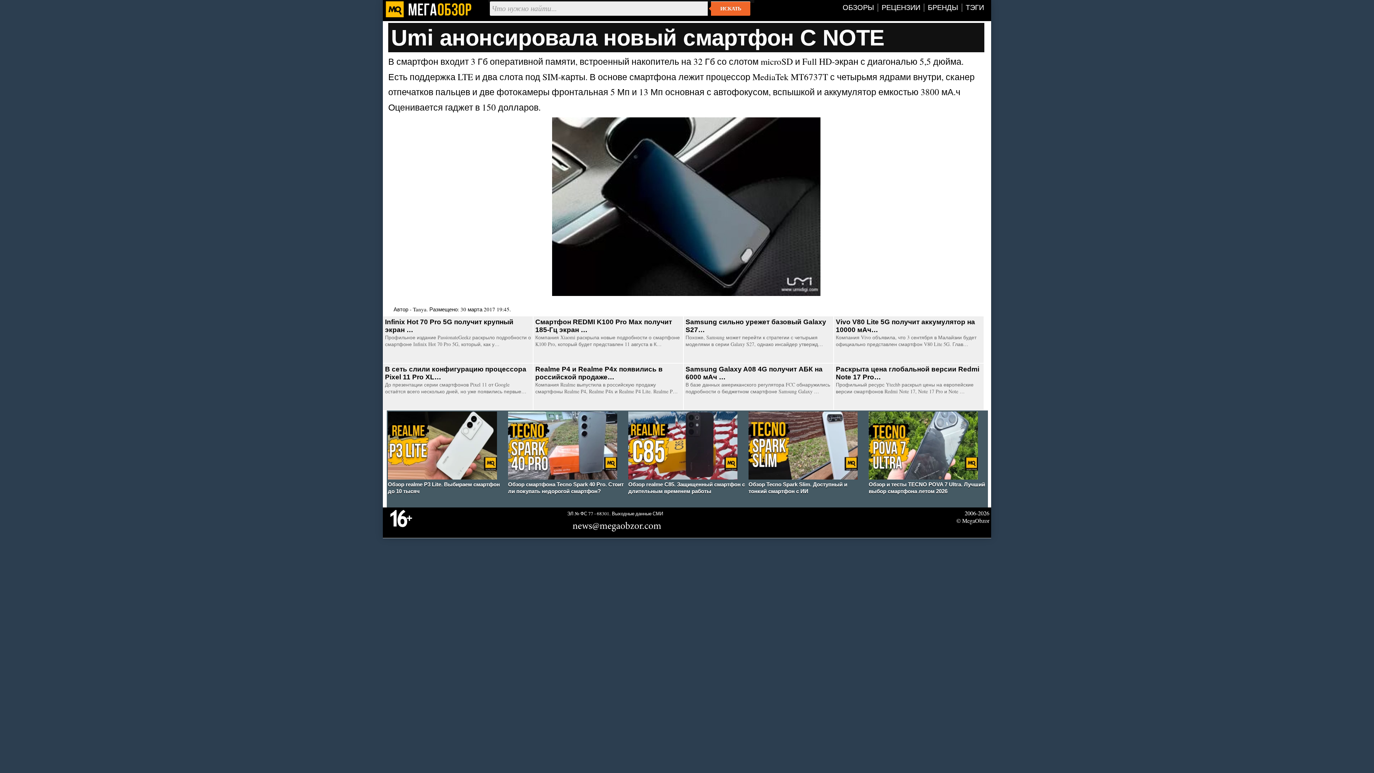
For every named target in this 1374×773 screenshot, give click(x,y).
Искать (730, 8)
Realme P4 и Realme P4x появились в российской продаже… (599, 373)
